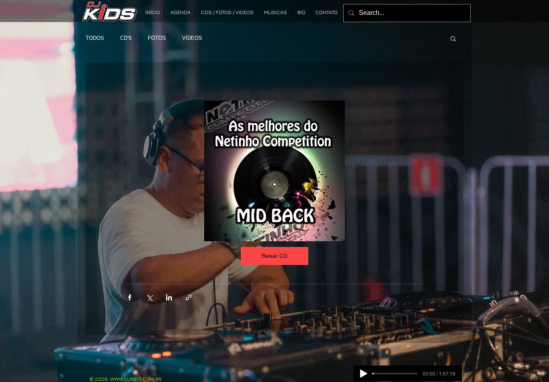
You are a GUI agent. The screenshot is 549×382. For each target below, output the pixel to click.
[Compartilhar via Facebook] (129, 297)
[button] (453, 38)
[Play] (363, 374)
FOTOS (157, 38)
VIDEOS (192, 38)
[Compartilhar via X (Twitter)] (149, 297)
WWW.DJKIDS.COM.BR (136, 379)
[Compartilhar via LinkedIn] (169, 297)
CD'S (126, 38)
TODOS (95, 38)
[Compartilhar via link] (189, 297)
